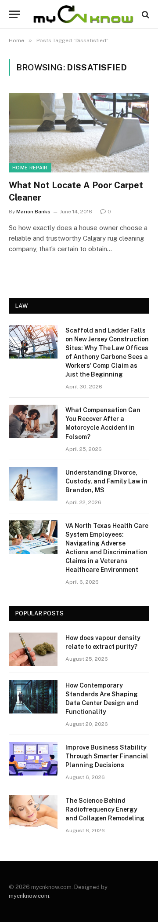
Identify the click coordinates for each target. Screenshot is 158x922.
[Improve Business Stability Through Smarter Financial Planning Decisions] (33, 759)
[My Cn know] (83, 14)
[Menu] (14, 14)
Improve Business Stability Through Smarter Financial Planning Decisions (106, 756)
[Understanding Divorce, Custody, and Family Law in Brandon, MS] (33, 484)
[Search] (144, 14)
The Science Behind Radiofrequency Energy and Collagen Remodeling (104, 809)
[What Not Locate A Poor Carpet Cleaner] (79, 132)
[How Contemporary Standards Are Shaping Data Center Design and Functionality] (33, 696)
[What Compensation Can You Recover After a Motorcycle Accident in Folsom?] (33, 421)
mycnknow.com (29, 896)
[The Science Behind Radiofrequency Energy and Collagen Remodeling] (33, 812)
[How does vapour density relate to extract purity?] (33, 649)
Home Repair (30, 167)
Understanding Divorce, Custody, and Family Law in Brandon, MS (106, 481)
